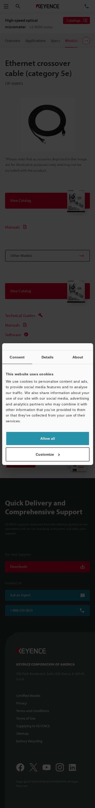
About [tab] (77, 357)
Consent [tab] (17, 357)
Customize (45, 454)
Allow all (47, 438)
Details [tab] (48, 357)
